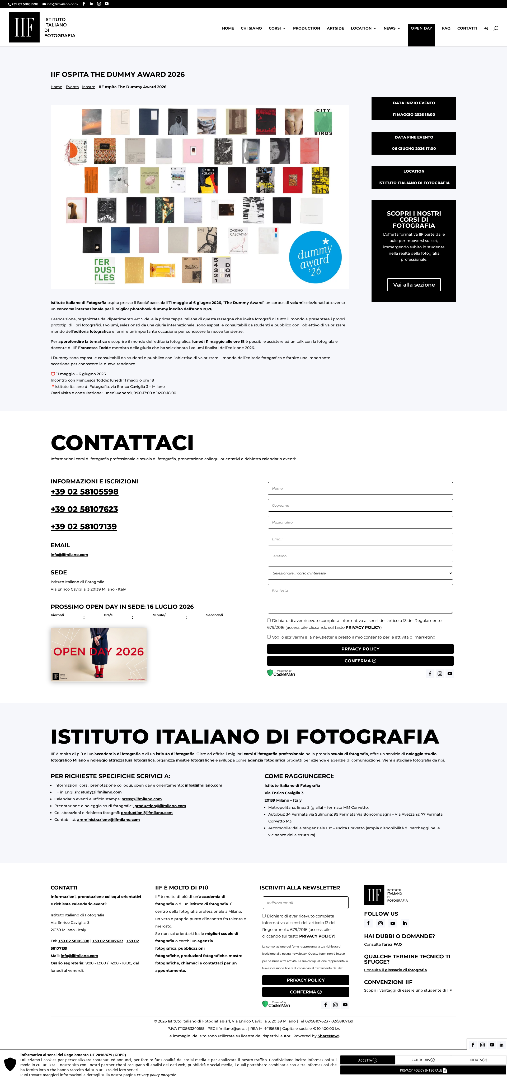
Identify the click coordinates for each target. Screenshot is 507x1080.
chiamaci (190, 963)
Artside (335, 28)
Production (306, 28)
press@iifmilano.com (141, 799)
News (390, 28)
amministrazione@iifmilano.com (108, 819)
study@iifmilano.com (101, 792)
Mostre (88, 86)
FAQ (446, 28)
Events (72, 86)
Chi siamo (251, 28)
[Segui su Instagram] (380, 923)
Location (361, 28)
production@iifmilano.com (160, 805)
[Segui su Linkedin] (405, 923)
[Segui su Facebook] (368, 923)
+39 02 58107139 (84, 526)
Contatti (467, 28)
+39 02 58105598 (85, 492)
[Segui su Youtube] (392, 923)
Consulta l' (383, 944)
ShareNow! (328, 1036)
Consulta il (395, 970)
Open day (421, 28)
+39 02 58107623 (84, 509)
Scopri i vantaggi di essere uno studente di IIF (408, 990)
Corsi (275, 28)
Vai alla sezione (414, 285)
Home (228, 28)
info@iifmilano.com (69, 554)
